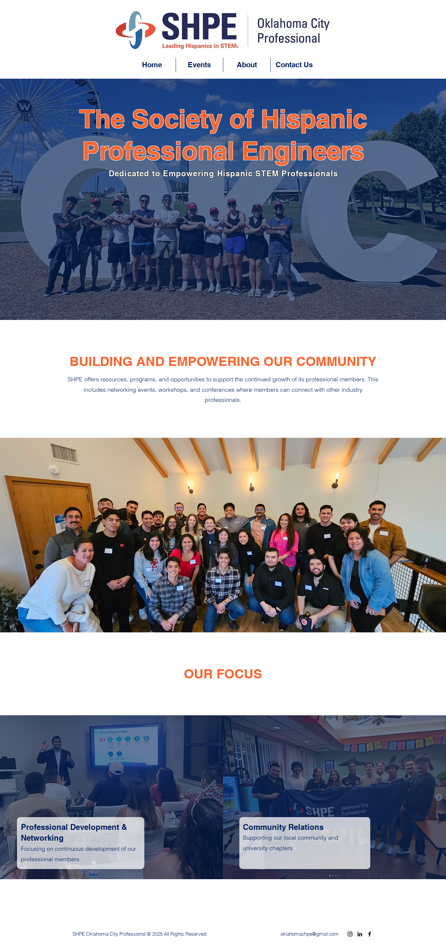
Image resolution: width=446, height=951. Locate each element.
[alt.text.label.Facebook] (369, 934)
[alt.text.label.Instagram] (350, 934)
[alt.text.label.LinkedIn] (360, 934)
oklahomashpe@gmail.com (309, 934)
